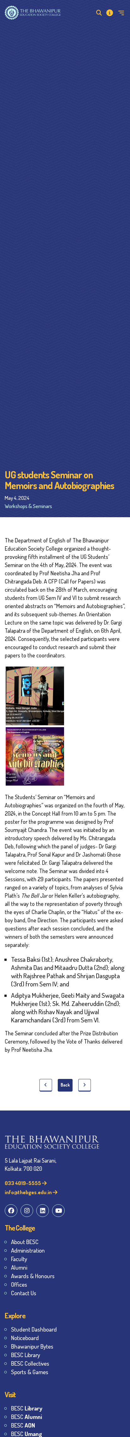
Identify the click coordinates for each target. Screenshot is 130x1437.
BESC (26, 1408)
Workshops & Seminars (28, 506)
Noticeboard (25, 1337)
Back (65, 1084)
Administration (28, 1250)
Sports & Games (29, 1371)
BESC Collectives (30, 1363)
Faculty (19, 1258)
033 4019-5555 (23, 1183)
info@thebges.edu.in (29, 1192)
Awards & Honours (33, 1275)
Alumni (19, 1267)
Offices (19, 1284)
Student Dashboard (34, 1329)
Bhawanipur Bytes (32, 1346)
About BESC (24, 1241)
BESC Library (25, 1354)
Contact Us (23, 1292)
